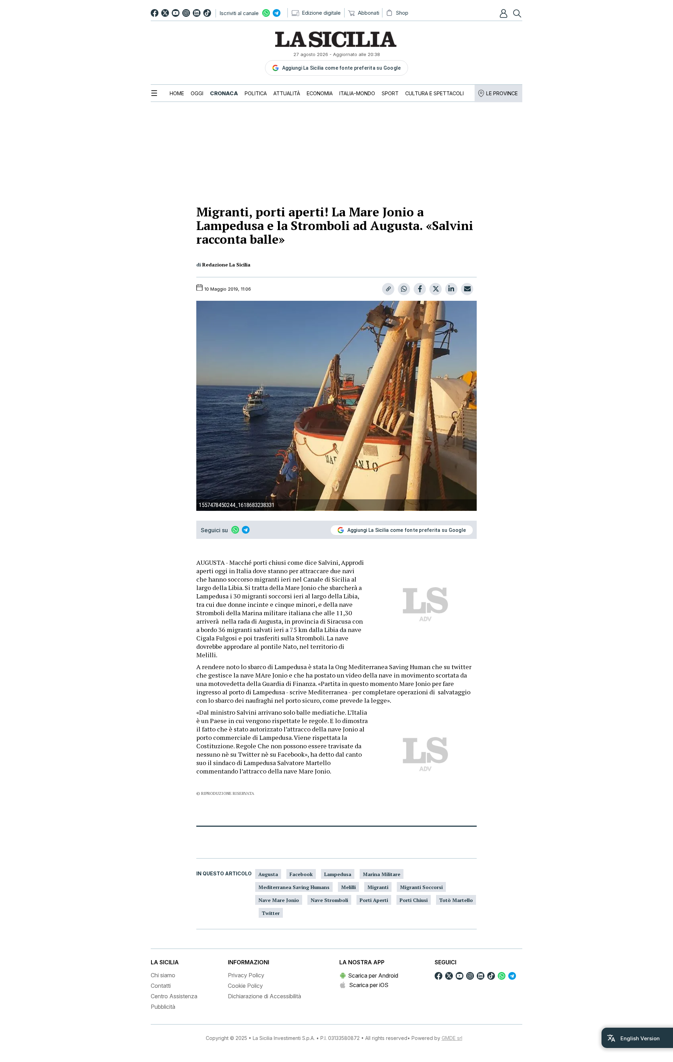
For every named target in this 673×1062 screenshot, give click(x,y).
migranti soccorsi (421, 887)
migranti (377, 887)
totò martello (456, 900)
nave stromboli (329, 900)
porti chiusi (414, 900)
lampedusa (337, 874)
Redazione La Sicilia (226, 264)
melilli (348, 887)
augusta (268, 874)
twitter (271, 913)
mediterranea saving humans (293, 887)
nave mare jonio (278, 900)
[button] (504, 13)
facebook (301, 874)
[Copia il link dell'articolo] (388, 289)
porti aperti (374, 900)
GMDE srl (452, 1038)
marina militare (381, 874)
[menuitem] (176, 93)
